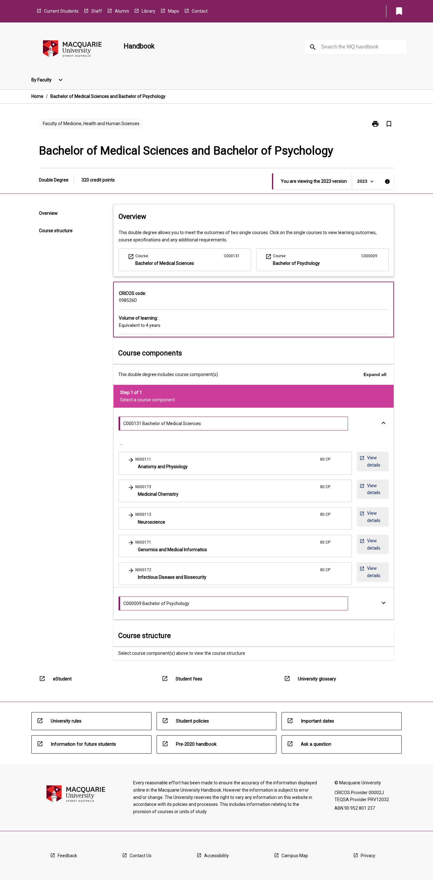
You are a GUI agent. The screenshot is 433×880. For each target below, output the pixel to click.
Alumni (122, 11)
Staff (96, 11)
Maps (173, 11)
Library (148, 11)
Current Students (61, 11)
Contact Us (141, 855)
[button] (235, 463)
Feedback (67, 855)
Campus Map (294, 855)
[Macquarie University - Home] (72, 50)
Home (37, 96)
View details (370, 463)
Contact (200, 11)
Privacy (368, 855)
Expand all (375, 374)
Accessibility (216, 855)
